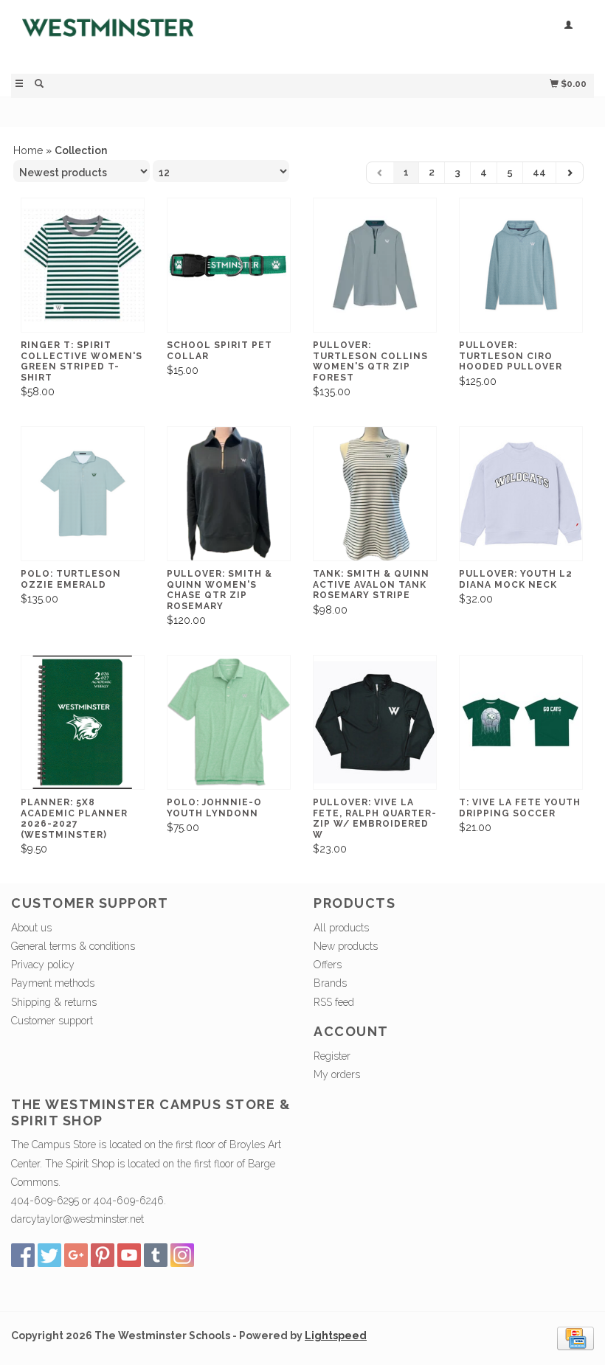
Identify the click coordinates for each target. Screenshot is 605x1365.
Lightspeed (336, 1335)
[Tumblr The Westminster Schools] (155, 1255)
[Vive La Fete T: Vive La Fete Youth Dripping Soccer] (521, 723)
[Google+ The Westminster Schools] (76, 1255)
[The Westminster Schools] (156, 35)
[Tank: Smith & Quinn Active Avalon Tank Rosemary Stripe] (375, 494)
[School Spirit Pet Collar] (228, 265)
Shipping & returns (54, 1002)
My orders (337, 1074)
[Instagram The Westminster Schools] (182, 1255)
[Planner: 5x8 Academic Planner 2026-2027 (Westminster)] (82, 723)
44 (539, 172)
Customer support (52, 1021)
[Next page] (569, 172)
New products (346, 946)
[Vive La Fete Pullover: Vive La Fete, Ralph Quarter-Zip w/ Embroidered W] (375, 723)
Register (332, 1056)
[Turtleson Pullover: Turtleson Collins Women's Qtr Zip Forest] (375, 265)
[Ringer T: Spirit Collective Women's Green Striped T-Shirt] (82, 265)
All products (341, 928)
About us (31, 928)
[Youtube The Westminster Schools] (129, 1255)
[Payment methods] (575, 1338)
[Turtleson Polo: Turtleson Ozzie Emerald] (82, 494)
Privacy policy (43, 964)
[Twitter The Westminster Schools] (49, 1255)
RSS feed (334, 1002)
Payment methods (52, 983)
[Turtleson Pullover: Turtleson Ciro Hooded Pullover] (521, 265)
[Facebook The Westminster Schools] (23, 1255)
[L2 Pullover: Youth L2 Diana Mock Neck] (521, 494)
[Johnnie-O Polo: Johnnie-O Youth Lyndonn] (228, 723)
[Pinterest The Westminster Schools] (102, 1255)
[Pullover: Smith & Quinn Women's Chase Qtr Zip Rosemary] (228, 494)
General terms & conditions (73, 946)
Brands (330, 983)
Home (28, 150)
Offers (328, 964)
